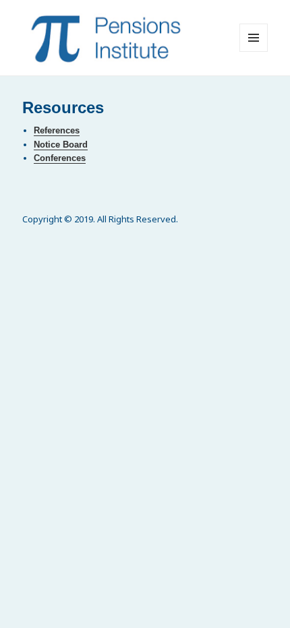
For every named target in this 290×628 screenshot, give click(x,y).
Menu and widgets (254, 51)
